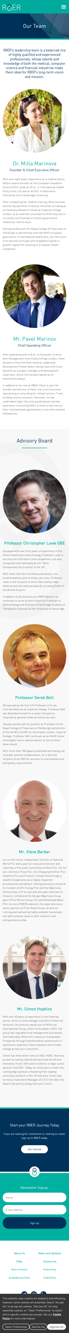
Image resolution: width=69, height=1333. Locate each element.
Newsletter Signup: (34, 1187)
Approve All (56, 1326)
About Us (19, 1253)
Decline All (38, 1326)
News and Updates (50, 1253)
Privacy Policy (49, 1269)
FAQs (19, 1261)
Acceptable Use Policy (19, 1277)
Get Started (34, 1149)
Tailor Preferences (16, 1326)
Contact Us (49, 1261)
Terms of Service (19, 1269)
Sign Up (34, 1223)
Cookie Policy (50, 1277)
